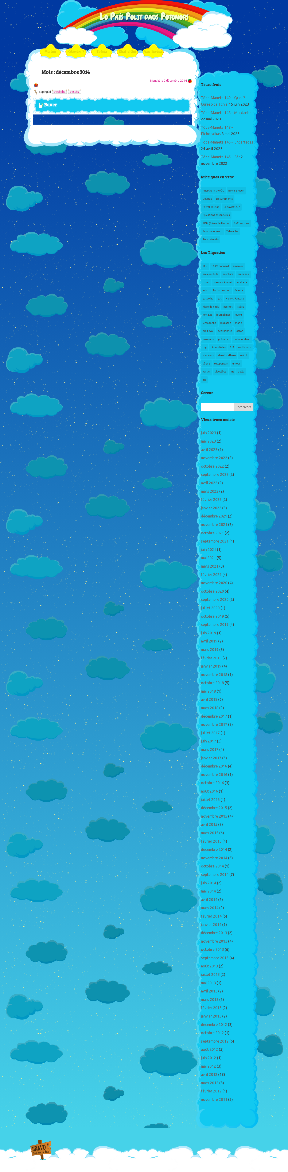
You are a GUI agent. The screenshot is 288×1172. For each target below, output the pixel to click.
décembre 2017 (214, 716)
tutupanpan (221, 363)
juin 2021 (208, 549)
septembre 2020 (215, 599)
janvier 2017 (211, 758)
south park (244, 347)
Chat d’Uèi (127, 51)
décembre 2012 (214, 1024)
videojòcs (220, 371)
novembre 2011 (214, 1099)
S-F (232, 347)
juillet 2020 (210, 608)
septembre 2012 (215, 1041)
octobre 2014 (212, 866)
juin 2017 (208, 741)
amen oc (238, 266)
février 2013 (211, 1008)
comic (206, 282)
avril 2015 (209, 824)
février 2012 (211, 1091)
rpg (205, 347)
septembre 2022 (215, 474)
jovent (238, 314)
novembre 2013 (214, 941)
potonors (224, 339)
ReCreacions (241, 223)
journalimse (223, 314)
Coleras (207, 198)
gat (220, 298)
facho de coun (221, 290)
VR (232, 371)
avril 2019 (209, 641)
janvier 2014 (211, 924)
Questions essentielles (216, 215)
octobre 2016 (212, 783)
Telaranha (232, 231)
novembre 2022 (214, 458)
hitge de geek (211, 306)
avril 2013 (209, 991)
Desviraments (224, 198)
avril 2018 (209, 699)
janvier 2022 (211, 508)
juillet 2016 (210, 799)
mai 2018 (208, 691)
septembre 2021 (215, 541)
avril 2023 (209, 449)
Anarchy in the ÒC (213, 190)
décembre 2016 (214, 766)
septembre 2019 (215, 624)
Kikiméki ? (76, 51)
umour (236, 363)
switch (244, 355)
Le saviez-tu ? (232, 207)
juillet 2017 (210, 733)
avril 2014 (209, 899)
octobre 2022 (212, 466)
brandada (243, 274)
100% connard (220, 266)
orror (239, 331)
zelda (241, 371)
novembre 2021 (214, 524)
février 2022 (211, 499)
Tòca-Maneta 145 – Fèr (220, 157)
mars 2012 (209, 1083)
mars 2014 (209, 908)
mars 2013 (209, 999)
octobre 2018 (212, 683)
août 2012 (209, 1049)
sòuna (206, 363)
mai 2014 (208, 891)
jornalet (207, 314)
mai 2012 (208, 1066)
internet (228, 306)
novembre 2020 (214, 583)
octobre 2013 (212, 949)
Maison (50, 51)
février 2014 (211, 916)
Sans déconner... (212, 231)
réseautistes (218, 347)
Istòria (241, 306)
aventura (228, 274)
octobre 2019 (212, 616)
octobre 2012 (212, 1033)
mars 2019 (209, 649)
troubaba (59, 92)
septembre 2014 (215, 874)
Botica (102, 51)
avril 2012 (209, 1074)
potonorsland (242, 339)
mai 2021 (208, 558)
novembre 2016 (214, 774)
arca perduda (210, 274)
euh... (206, 290)
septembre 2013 (215, 958)
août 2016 (209, 791)
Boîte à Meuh (236, 190)
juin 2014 (208, 883)
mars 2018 (209, 708)
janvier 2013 (211, 1016)
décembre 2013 (214, 933)
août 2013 (209, 966)
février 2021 (211, 574)
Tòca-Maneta (211, 239)
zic (204, 379)
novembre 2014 (214, 858)
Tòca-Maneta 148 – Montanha (226, 112)
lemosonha (209, 323)
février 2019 (211, 658)
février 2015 (211, 841)
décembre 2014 (214, 849)
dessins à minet (223, 282)
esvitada (242, 282)
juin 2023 (208, 433)
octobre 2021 (212, 533)
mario (238, 323)
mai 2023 (208, 441)
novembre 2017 (214, 724)
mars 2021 (209, 566)
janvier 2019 (211, 666)
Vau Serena (153, 51)
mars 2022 (209, 491)
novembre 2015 (214, 816)
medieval (208, 331)
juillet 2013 (210, 974)
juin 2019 (208, 633)
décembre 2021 (214, 516)
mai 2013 (208, 983)
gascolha (208, 298)
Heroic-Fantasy (235, 298)
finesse (238, 290)
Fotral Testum (211, 207)
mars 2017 (209, 749)
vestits (74, 92)
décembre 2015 (214, 808)
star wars (208, 355)
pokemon (208, 339)
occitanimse (225, 331)
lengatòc (225, 323)
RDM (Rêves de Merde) (216, 223)
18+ (205, 266)
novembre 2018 (214, 674)
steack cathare (227, 355)
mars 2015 (209, 833)
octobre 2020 (212, 591)
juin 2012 (208, 1058)
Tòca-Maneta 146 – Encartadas (227, 142)
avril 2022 (209, 483)
